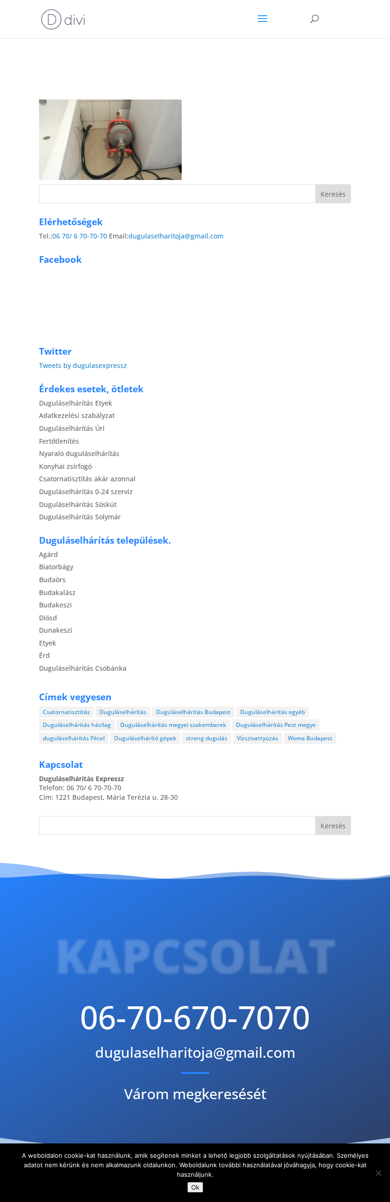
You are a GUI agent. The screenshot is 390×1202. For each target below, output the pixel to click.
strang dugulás (206, 738)
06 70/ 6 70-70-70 (79, 235)
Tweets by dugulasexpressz (83, 365)
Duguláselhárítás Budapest (193, 712)
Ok (195, 1187)
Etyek (47, 642)
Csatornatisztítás (66, 712)
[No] (378, 1173)
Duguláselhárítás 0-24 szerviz (86, 491)
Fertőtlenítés (59, 441)
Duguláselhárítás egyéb (272, 712)
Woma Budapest (310, 738)
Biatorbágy (56, 566)
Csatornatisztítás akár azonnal (87, 478)
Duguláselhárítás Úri (72, 428)
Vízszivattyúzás (257, 738)
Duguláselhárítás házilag (77, 725)
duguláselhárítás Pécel (74, 738)
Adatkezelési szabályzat (77, 415)
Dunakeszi (55, 630)
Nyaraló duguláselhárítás (79, 453)
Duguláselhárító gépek (145, 738)
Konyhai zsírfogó (65, 466)
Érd (44, 655)
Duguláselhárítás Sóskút (78, 504)
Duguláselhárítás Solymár (80, 516)
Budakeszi (55, 604)
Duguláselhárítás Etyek (75, 402)
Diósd (48, 617)
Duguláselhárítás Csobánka (83, 668)
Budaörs (52, 579)
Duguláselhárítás (122, 712)
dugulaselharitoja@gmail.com (176, 235)
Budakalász (57, 592)
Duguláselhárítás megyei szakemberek (173, 725)
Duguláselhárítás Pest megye (276, 725)
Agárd (48, 554)
